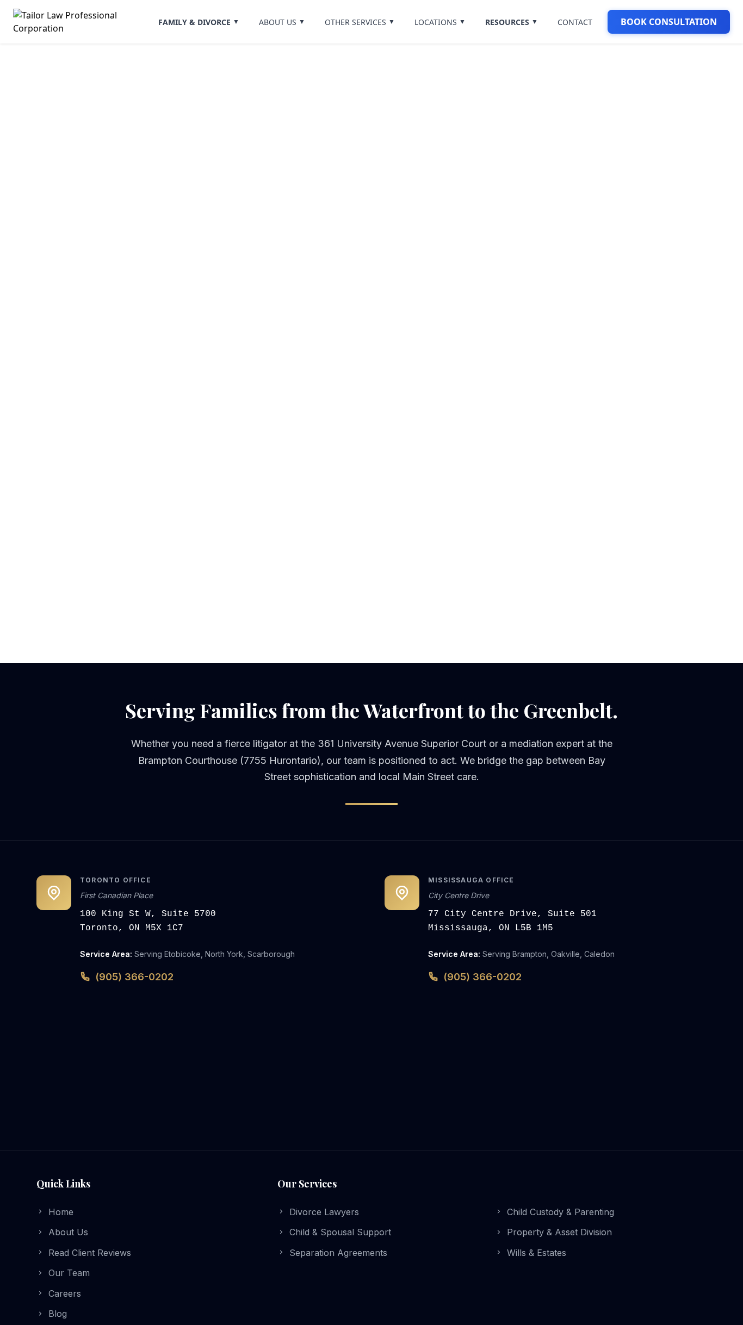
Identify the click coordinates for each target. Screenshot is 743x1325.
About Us (68, 1232)
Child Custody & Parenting (560, 1211)
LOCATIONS (440, 22)
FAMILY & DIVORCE (198, 22)
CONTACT (575, 22)
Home (60, 1211)
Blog (57, 1313)
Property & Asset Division (559, 1232)
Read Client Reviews (89, 1252)
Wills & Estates (536, 1252)
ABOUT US (282, 22)
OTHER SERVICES (360, 22)
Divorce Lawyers (324, 1211)
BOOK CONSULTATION (669, 22)
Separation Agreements (338, 1252)
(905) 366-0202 (134, 976)
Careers (64, 1293)
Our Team (69, 1272)
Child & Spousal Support (340, 1232)
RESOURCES (511, 22)
